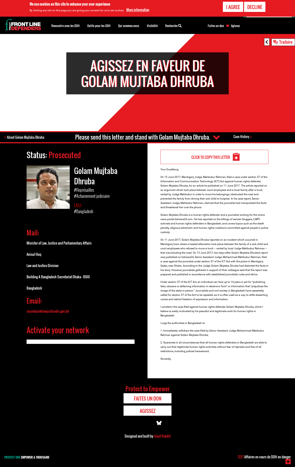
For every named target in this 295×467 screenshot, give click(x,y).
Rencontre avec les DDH (65, 25)
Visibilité (152, 25)
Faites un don (216, 26)
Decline (254, 6)
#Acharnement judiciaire (92, 196)
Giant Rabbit (162, 436)
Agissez (235, 26)
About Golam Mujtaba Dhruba (25, 137)
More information (137, 9)
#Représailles (84, 190)
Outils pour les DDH (98, 25)
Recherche (171, 25)
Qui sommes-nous (128, 25)
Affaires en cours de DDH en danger (264, 456)
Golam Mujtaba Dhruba (95, 176)
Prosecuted (65, 154)
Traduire (286, 42)
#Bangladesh (83, 211)
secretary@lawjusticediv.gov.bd (48, 311)
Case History (241, 136)
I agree (233, 6)
